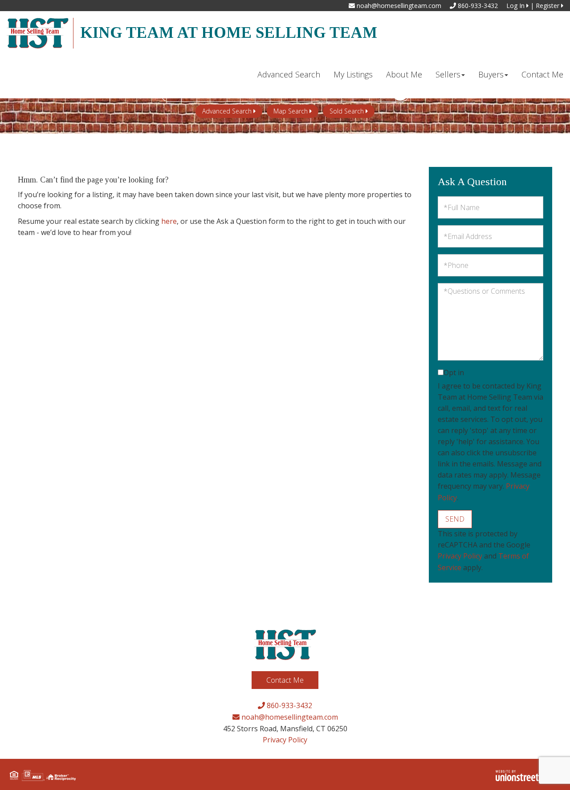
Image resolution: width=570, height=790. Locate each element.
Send (454, 519)
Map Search (290, 111)
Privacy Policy (460, 556)
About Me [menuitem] (404, 74)
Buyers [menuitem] (491, 74)
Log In (516, 5)
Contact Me (285, 680)
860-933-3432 (477, 5)
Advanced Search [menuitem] (288, 74)
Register (548, 5)
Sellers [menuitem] (448, 74)
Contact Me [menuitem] (542, 74)
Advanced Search (227, 111)
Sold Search (347, 111)
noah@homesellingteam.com (398, 5)
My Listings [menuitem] (353, 74)
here (169, 221)
